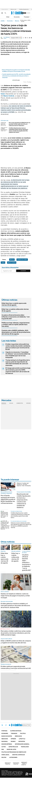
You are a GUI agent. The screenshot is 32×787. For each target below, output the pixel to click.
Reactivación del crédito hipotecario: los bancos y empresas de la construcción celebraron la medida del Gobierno (24, 500)
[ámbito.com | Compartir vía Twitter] (27, 37)
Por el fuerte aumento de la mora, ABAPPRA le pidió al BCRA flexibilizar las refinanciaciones (8, 499)
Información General (22, 744)
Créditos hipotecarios (24, 9)
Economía (16, 17)
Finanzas (26, 17)
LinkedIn (13, 725)
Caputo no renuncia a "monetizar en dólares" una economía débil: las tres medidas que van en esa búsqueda (18, 354)
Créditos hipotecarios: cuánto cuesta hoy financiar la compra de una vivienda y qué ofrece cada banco (20, 515)
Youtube (17, 725)
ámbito (3, 20)
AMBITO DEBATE (24, 763)
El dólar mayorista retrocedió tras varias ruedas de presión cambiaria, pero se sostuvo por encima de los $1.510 (18, 346)
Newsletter (26, 725)
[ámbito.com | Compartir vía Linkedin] (29, 37)
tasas (3, 94)
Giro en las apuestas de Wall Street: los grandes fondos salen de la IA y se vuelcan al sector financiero (19, 124)
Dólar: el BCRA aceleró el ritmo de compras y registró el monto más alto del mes (16, 642)
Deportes (21, 741)
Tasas (2, 262)
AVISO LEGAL (5, 754)
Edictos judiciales (18, 754)
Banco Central (8, 96)
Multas (3, 757)
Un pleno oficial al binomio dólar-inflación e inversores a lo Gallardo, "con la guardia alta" (16, 317)
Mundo (13, 741)
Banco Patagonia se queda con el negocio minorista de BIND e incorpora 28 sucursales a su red (16, 70)
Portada (4, 731)
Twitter (2, 725)
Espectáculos (13, 747)
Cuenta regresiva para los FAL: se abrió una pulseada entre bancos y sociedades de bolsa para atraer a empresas (16, 75)
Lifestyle (22, 739)
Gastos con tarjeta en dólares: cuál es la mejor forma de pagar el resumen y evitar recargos (15, 596)
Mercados (18, 736)
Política (23, 733)
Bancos (17, 20)
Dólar (7, 17)
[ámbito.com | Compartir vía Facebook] (25, 37)
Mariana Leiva (6, 38)
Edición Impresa (6, 744)
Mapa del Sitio (11, 749)
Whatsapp (21, 725)
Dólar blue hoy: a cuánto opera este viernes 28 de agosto (14, 304)
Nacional (4, 741)
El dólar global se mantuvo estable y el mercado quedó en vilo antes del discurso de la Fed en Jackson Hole (15, 605)
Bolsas (11, 403)
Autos (3, 747)
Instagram (9, 725)
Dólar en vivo (13, 9)
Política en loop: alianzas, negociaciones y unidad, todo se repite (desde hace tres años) (16, 324)
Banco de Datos (6, 736)
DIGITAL (8, 763)
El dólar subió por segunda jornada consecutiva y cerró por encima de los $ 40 (16, 667)
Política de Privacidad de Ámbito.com (13, 752)
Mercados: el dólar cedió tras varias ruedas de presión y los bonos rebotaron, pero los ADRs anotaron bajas (16, 633)
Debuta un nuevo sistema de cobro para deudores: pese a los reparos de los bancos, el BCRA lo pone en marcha (21, 525)
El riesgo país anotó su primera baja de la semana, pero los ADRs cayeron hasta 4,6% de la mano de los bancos (18, 370)
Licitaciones (13, 757)
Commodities (19, 403)
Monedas (3, 403)
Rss (2, 749)
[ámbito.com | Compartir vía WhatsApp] (23, 37)
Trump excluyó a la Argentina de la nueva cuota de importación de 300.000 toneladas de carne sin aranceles (18, 362)
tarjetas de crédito (22, 259)
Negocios (4, 739)
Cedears (28, 403)
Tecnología (25, 747)
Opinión (13, 739)
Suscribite (23, 270)
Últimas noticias (15, 731)
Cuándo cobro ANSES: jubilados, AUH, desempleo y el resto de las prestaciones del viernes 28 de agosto (16, 332)
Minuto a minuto (6, 629)
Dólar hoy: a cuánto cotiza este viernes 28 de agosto (15, 310)
